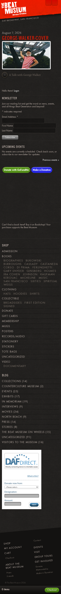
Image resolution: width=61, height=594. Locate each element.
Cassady (31, 264)
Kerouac (11, 278)
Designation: (10, 491)
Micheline (28, 278)
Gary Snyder (14, 271)
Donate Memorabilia (42, 568)
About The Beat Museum (15, 565)
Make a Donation (42, 169)
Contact (37, 540)
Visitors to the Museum (19, 442)
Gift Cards (10, 316)
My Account (13, 547)
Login (16, 90)
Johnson (30, 274)
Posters (7, 331)
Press (6, 422)
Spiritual (50, 281)
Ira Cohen (12, 274)
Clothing (9, 289)
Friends (10, 576)
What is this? (33, 476)
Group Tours (43, 556)
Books (7, 256)
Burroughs (13, 264)
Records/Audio (13, 336)
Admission (10, 251)
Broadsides (13, 302)
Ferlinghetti (42, 267)
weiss (8, 284)
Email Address (10, 116)
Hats (7, 293)
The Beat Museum (14, 583)
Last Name (7, 130)
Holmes (50, 271)
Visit (37, 552)
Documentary (15, 366)
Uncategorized (13, 356)
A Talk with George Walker (22, 75)
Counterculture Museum (20, 386)
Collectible (10, 298)
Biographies (13, 260)
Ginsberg (34, 271)
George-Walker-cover (25, 38)
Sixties (36, 281)
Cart (7, 553)
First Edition (35, 302)
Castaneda (49, 264)
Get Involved (44, 561)
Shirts (35, 293)
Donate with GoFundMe (16, 169)
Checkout (9, 558)
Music (43, 278)
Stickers (8, 346)
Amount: (8, 500)
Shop (7, 543)
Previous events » (51, 160)
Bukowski (33, 260)
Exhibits (8, 396)
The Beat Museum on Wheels (23, 432)
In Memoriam (11, 401)
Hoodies (20, 293)
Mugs (6, 326)
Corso (9, 267)
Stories (7, 427)
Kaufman (47, 274)
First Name (8, 125)
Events (7, 391)
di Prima (23, 267)
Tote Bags (9, 351)
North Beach (12, 416)
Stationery (10, 341)
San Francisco (16, 281)
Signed (9, 306)
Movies (7, 411)
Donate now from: (13, 483)
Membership (10, 321)
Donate (7, 311)
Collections (11, 381)
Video (6, 362)
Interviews (10, 406)
